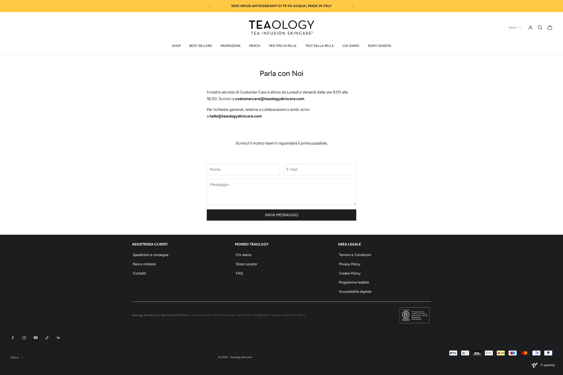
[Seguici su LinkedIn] (58, 337)
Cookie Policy (349, 273)
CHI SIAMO (351, 46)
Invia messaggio (281, 215)
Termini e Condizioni (355, 255)
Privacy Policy (349, 264)
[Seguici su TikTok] (47, 337)
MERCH (254, 46)
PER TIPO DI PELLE (283, 46)
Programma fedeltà (354, 282)
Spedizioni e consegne (150, 255)
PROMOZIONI (230, 46)
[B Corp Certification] (414, 315)
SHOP (176, 46)
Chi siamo (243, 255)
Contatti (139, 273)
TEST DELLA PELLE (319, 46)
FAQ (239, 273)
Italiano (513, 27)
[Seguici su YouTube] (35, 337)
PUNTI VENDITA (379, 46)
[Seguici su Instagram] (24, 337)
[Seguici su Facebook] (13, 337)
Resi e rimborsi (144, 264)
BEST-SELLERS (200, 46)
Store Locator (246, 264)
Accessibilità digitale (355, 291)
